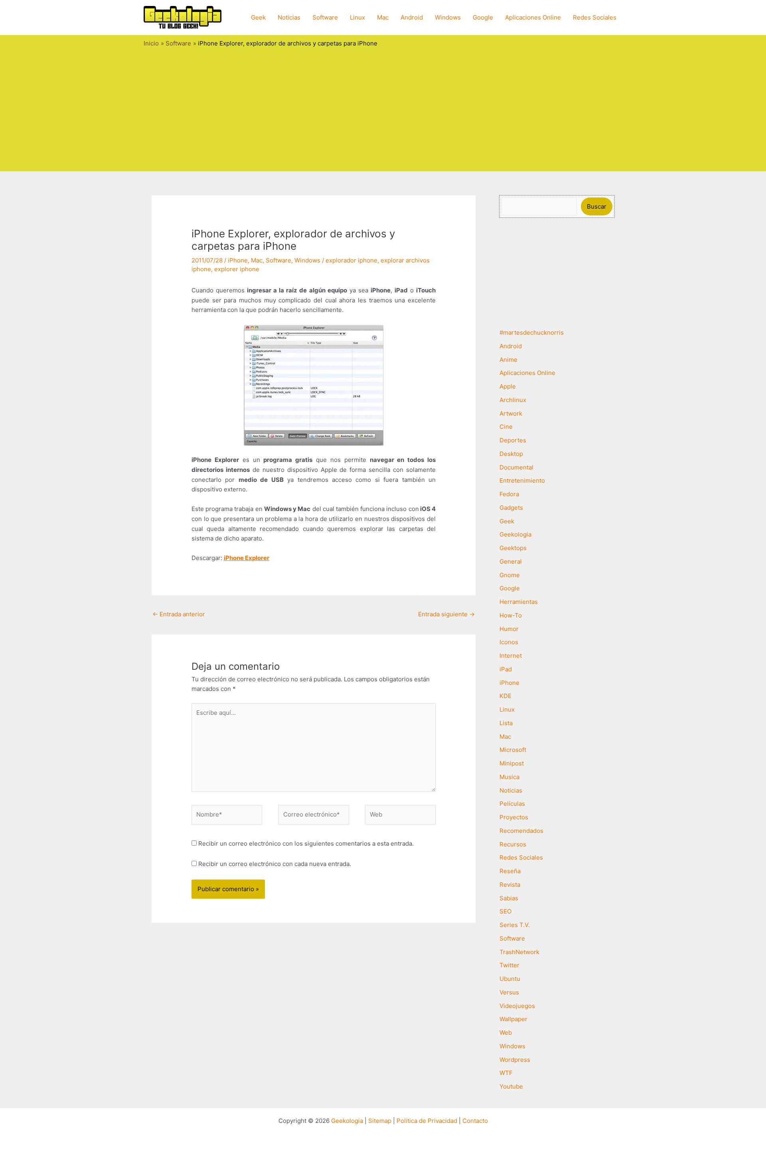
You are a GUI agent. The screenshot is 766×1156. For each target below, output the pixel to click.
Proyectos (513, 817)
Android (412, 17)
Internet (510, 655)
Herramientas (518, 602)
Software (325, 17)
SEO (505, 911)
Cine (506, 426)
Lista (506, 723)
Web (505, 1032)
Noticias (289, 17)
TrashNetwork (519, 952)
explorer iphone (236, 269)
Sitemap (379, 1120)
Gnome (509, 575)
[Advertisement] (383, 107)
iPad (505, 669)
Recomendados (521, 830)
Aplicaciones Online (533, 17)
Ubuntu (509, 978)
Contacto (475, 1120)
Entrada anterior (178, 614)
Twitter (509, 965)
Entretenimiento (522, 480)
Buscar (596, 206)
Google (483, 17)
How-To (510, 615)
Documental (516, 467)
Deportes (512, 440)
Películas (512, 803)
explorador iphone (351, 260)
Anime (508, 359)
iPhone (238, 260)
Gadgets (511, 507)
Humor (509, 629)
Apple (507, 386)
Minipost (511, 763)
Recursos (512, 844)
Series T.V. (514, 925)
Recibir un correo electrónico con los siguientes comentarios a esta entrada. (306, 843)
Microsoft (512, 750)
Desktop (511, 454)
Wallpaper (513, 1019)
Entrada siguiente (446, 614)
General (510, 561)
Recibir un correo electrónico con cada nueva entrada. (274, 864)
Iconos (508, 642)
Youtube (511, 1086)
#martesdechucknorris (531, 332)
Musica (509, 777)
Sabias (508, 898)
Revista (509, 884)
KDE (505, 696)
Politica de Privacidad (427, 1120)
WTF (506, 1073)
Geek (258, 17)
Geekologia (515, 534)
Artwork (510, 413)
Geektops (513, 548)
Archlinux (512, 400)
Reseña (510, 871)
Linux (357, 17)
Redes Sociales (594, 17)
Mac (383, 17)
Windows (448, 17)
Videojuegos (517, 1006)
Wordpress (514, 1059)
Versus (509, 992)
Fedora (509, 494)
